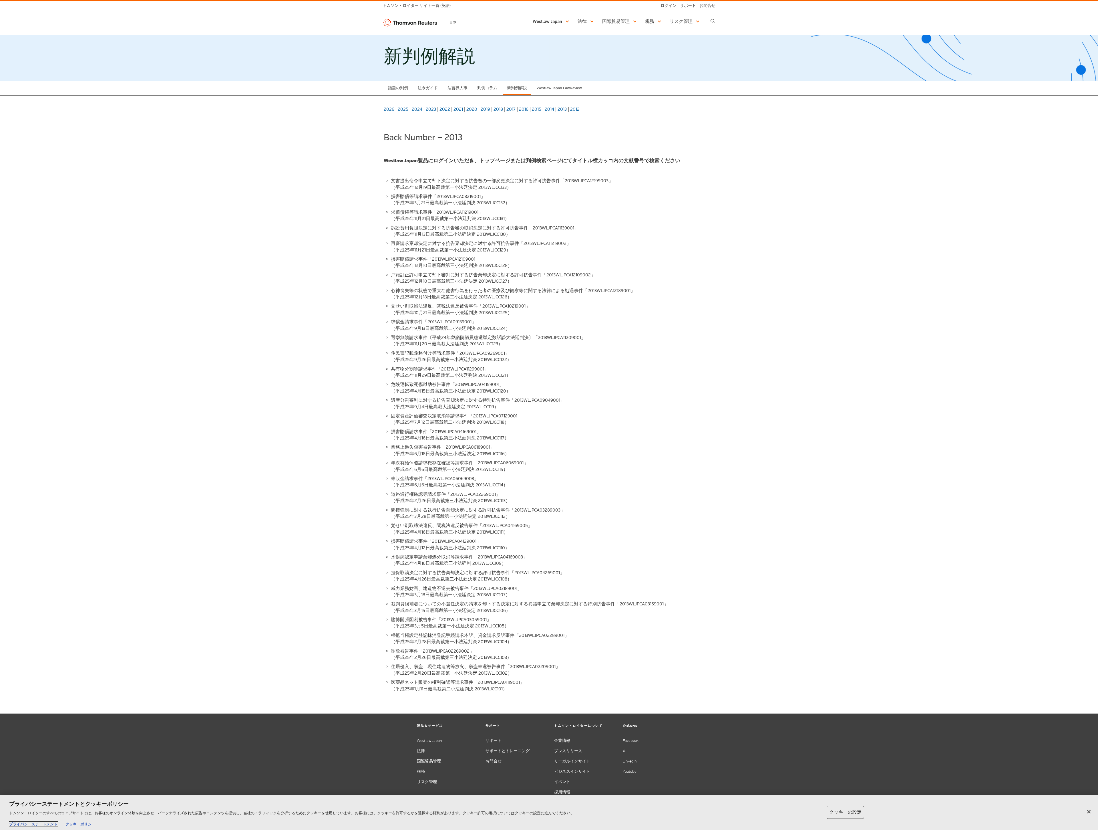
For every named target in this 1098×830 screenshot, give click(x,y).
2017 (511, 109)
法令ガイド (428, 88)
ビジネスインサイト (572, 771)
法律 (421, 750)
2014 (549, 109)
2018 (498, 109)
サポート (494, 740)
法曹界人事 (457, 88)
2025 (403, 109)
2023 (431, 109)
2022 (444, 109)
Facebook (630, 740)
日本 (453, 22)
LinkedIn (629, 761)
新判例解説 (517, 88)
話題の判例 (398, 88)
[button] (551, 21)
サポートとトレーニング (508, 750)
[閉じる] (1089, 811)
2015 (536, 109)
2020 (471, 109)
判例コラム (487, 88)
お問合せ (494, 761)
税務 (421, 771)
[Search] (713, 21)
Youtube (629, 771)
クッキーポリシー (80, 824)
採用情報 (562, 792)
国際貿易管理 (429, 761)
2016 (523, 109)
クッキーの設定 (845, 812)
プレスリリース (568, 750)
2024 (417, 109)
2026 (389, 109)
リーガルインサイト (572, 761)
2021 (458, 109)
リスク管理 (427, 781)
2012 (575, 109)
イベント (562, 781)
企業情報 (562, 740)
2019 (485, 109)
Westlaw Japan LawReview (559, 88)
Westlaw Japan (429, 740)
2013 (562, 109)
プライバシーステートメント (33, 824)
